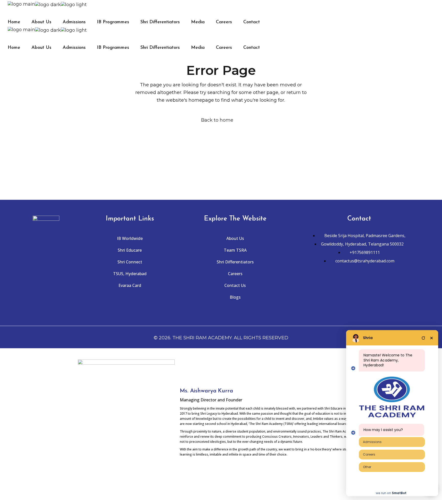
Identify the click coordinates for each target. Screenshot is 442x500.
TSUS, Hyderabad (130, 273)
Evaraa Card (129, 285)
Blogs (235, 297)
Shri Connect (129, 262)
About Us (235, 238)
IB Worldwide (130, 238)
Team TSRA (235, 250)
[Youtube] (366, 287)
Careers (235, 273)
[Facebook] (336, 287)
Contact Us (235, 285)
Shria (368, 337)
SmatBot (399, 493)
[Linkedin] (382, 287)
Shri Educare (130, 250)
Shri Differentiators (235, 262)
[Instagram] (351, 287)
